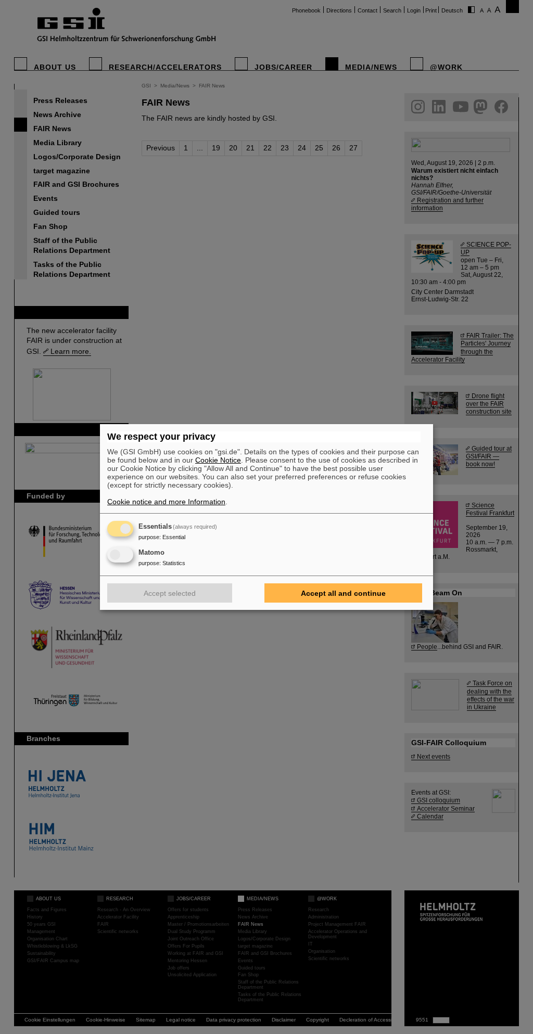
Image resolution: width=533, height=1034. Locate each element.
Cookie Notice (218, 460)
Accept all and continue (343, 593)
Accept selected (170, 593)
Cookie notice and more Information (166, 501)
